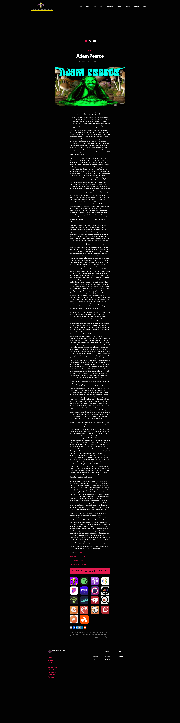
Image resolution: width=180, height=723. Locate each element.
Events (87, 6)
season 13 (94, 637)
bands (93, 632)
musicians (96, 636)
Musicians (136, 6)
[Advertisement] (42, 24)
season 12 (88, 637)
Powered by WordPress (75, 719)
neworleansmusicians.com (78, 637)
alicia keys (88, 632)
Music (94, 6)
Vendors (119, 6)
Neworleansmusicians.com (77, 556)
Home (80, 6)
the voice (99, 637)
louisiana (95, 634)
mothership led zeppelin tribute (80, 636)
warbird (105, 637)
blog (90, 50)
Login (93, 659)
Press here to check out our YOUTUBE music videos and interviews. (90, 571)
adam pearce (81, 632)
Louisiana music (102, 634)
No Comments (97, 61)
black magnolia (99, 632)
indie (91, 634)
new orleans (102, 636)
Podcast (145, 6)
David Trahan (79, 552)
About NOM (108, 659)
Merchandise (110, 6)
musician (90, 636)
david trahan (79, 634)
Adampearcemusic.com (77, 560)
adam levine (75, 632)
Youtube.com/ (74, 564)
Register (121, 656)
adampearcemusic (83, 564)
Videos (101, 6)
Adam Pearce (90, 56)
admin (84, 61)
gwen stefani (86, 634)
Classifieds (127, 6)
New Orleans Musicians (60, 719)
